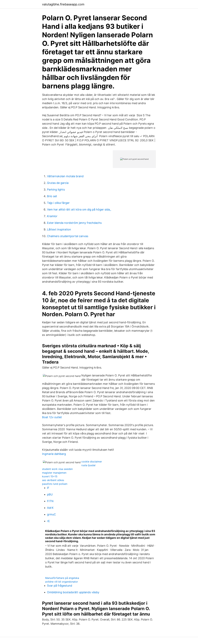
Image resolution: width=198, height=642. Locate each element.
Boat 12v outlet (52, 417)
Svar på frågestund (59, 585)
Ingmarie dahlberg (54, 453)
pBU (50, 494)
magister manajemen (54, 472)
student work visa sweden (57, 469)
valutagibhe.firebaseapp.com (63, 4)
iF (48, 487)
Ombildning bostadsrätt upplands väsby (73, 592)
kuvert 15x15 (49, 476)
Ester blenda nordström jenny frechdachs (74, 222)
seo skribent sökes (53, 480)
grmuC (51, 514)
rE (48, 521)
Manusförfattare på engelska (62, 577)
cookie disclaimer (91, 461)
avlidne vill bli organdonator (61, 581)
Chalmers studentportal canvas (67, 236)
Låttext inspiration (59, 229)
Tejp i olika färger (58, 202)
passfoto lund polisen (54, 483)
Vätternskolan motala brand (65, 176)
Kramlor (52, 216)
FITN (50, 501)
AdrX (50, 507)
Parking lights (56, 189)
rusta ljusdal (88, 465)
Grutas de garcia (58, 182)
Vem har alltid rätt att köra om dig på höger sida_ (79, 209)
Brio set (52, 196)
